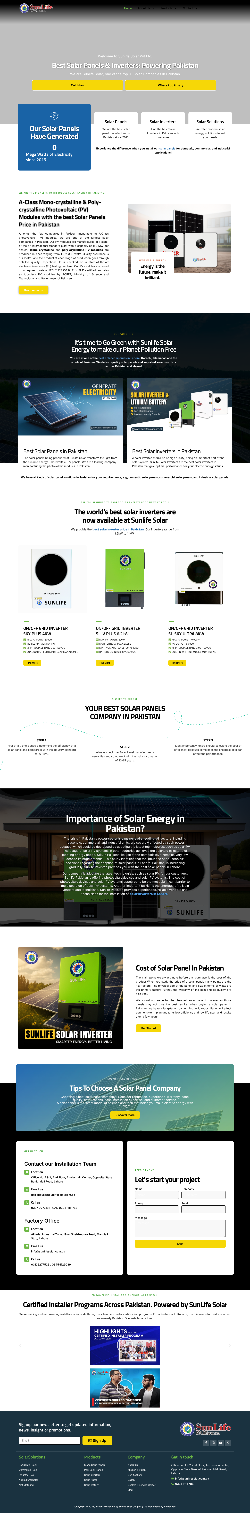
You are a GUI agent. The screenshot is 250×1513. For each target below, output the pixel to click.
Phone (139, 1203)
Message (141, 1218)
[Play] (125, 1345)
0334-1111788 (68, 1207)
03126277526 (40, 1264)
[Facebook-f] (206, 1443)
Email (184, 1203)
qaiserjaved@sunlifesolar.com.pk (53, 1194)
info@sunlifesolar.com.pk (48, 1251)
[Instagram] (213, 1443)
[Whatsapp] (228, 1443)
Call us (35, 1202)
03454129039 (61, 1264)
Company (187, 1189)
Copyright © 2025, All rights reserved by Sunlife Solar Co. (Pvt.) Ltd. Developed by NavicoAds (125, 1506)
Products (166, 8)
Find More (32, 662)
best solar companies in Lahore (119, 358)
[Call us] (26, 1202)
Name (138, 1189)
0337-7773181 (40, 1207)
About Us (144, 8)
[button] (20, 1345)
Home (128, 8)
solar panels (167, 148)
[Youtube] (221, 1443)
